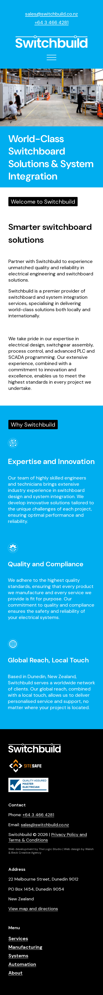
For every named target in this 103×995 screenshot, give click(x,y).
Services (18, 938)
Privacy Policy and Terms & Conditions (47, 837)
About (15, 973)
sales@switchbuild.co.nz (51, 14)
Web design (72, 849)
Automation (22, 964)
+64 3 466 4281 (51, 22)
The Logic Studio (50, 849)
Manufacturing (25, 947)
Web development (21, 849)
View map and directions (33, 909)
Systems (18, 956)
